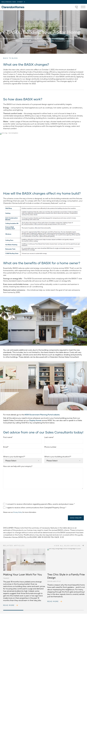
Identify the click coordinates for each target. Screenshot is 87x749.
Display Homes (35, 420)
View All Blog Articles (67, 545)
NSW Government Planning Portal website (42, 415)
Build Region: (7, 2)
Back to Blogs (10, 58)
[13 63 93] (76, 7)
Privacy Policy (17, 512)
